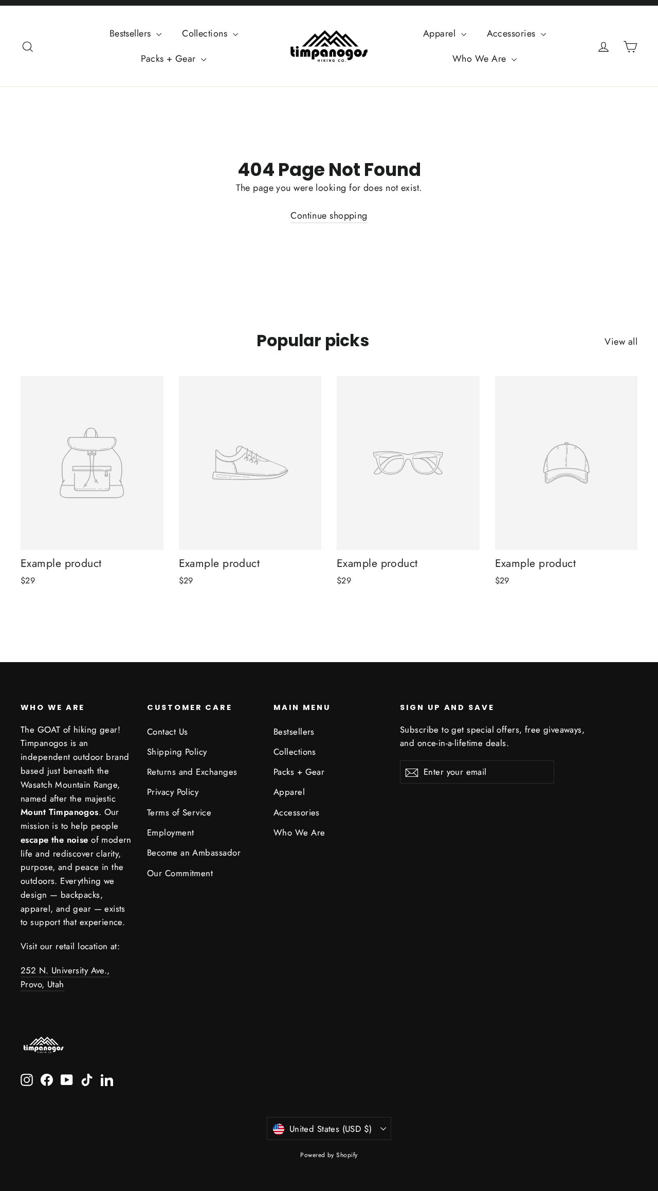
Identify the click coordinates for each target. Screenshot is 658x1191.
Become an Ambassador (194, 852)
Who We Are (480, 58)
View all (621, 341)
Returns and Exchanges (192, 772)
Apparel (441, 33)
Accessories (512, 33)
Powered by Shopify (328, 1155)
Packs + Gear (169, 58)
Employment (170, 832)
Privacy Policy (172, 792)
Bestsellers (131, 33)
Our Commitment (180, 873)
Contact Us (167, 731)
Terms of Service (179, 812)
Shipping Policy (177, 751)
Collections (206, 33)
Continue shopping (329, 215)
